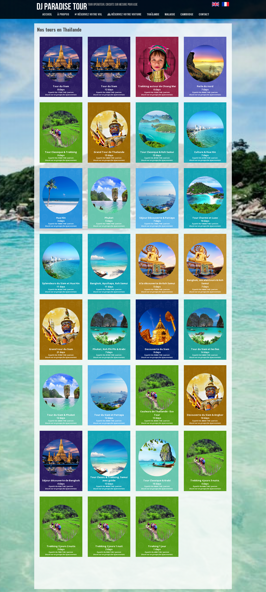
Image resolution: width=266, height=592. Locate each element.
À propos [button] (63, 14)
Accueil (47, 14)
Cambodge (186, 14)
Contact (204, 14)
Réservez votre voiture (126, 14)
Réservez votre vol (89, 14)
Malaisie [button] (170, 14)
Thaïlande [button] (153, 14)
